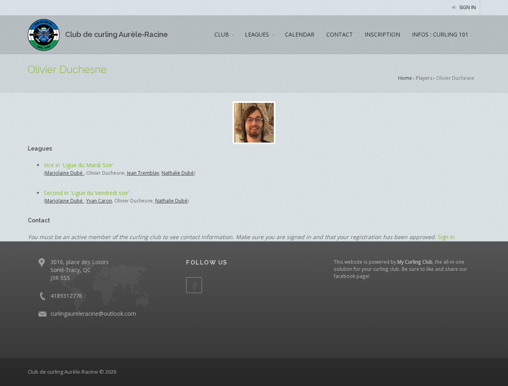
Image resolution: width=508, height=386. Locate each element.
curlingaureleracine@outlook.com (93, 313)
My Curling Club (415, 262)
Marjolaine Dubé (64, 173)
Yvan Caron (99, 200)
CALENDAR (299, 34)
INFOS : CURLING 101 (440, 34)
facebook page (351, 276)
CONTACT (339, 34)
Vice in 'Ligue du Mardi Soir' (79, 165)
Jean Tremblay (143, 173)
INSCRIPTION (382, 34)
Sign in (467, 7)
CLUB (221, 34)
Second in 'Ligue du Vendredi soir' (86, 193)
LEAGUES (257, 34)
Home (405, 78)
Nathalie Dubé (178, 173)
